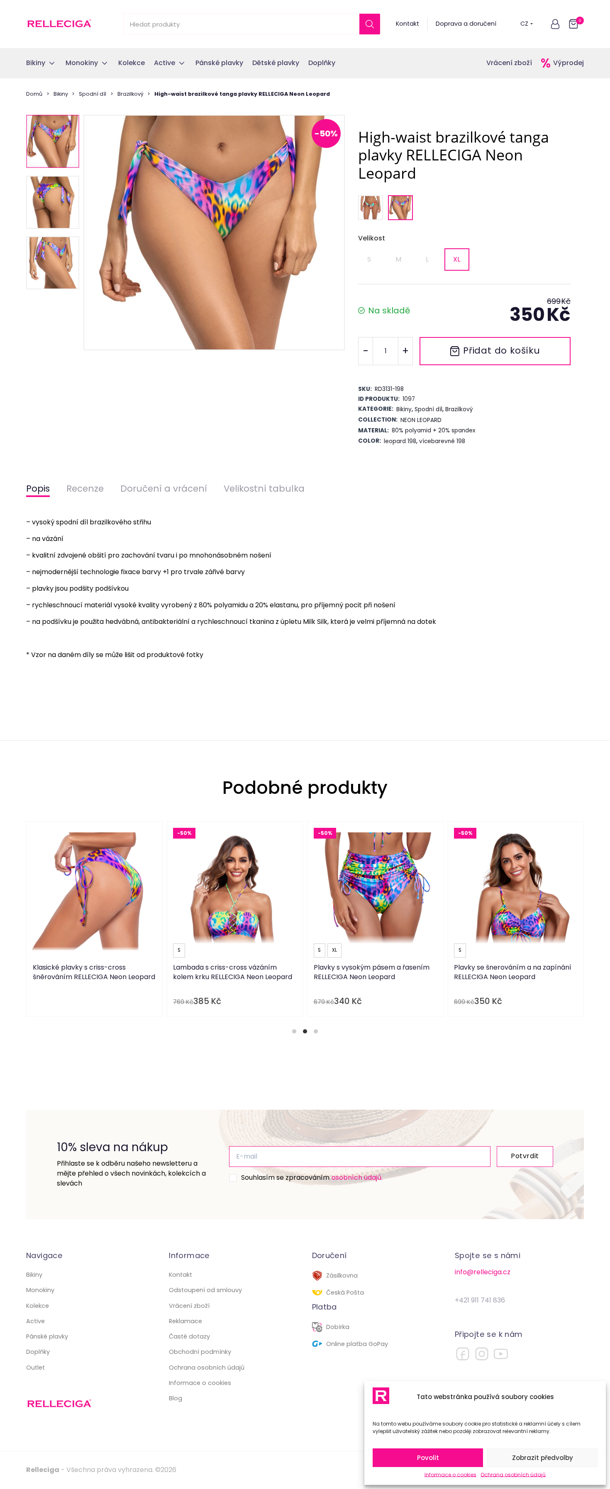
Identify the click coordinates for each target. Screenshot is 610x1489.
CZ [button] (524, 23)
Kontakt (407, 23)
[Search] (369, 24)
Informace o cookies (450, 1474)
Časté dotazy (189, 1336)
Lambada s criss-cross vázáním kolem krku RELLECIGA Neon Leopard (232, 972)
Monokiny (40, 1290)
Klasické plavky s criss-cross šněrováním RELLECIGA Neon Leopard (94, 972)
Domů (34, 93)
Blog (175, 1398)
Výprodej (568, 63)
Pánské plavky (47, 1336)
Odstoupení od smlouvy (205, 1290)
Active (35, 1321)
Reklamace (185, 1321)
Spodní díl (92, 93)
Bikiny (61, 93)
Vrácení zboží (509, 63)
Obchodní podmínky (200, 1352)
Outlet (35, 1367)
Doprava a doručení (466, 23)
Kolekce (37, 1306)
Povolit (428, 1457)
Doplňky (38, 1352)
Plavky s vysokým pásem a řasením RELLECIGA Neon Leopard (371, 972)
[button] (555, 24)
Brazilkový (130, 93)
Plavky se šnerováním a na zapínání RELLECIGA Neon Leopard (512, 972)
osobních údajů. (357, 1177)
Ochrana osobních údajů (513, 1474)
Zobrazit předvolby (542, 1457)
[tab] (294, 1031)
